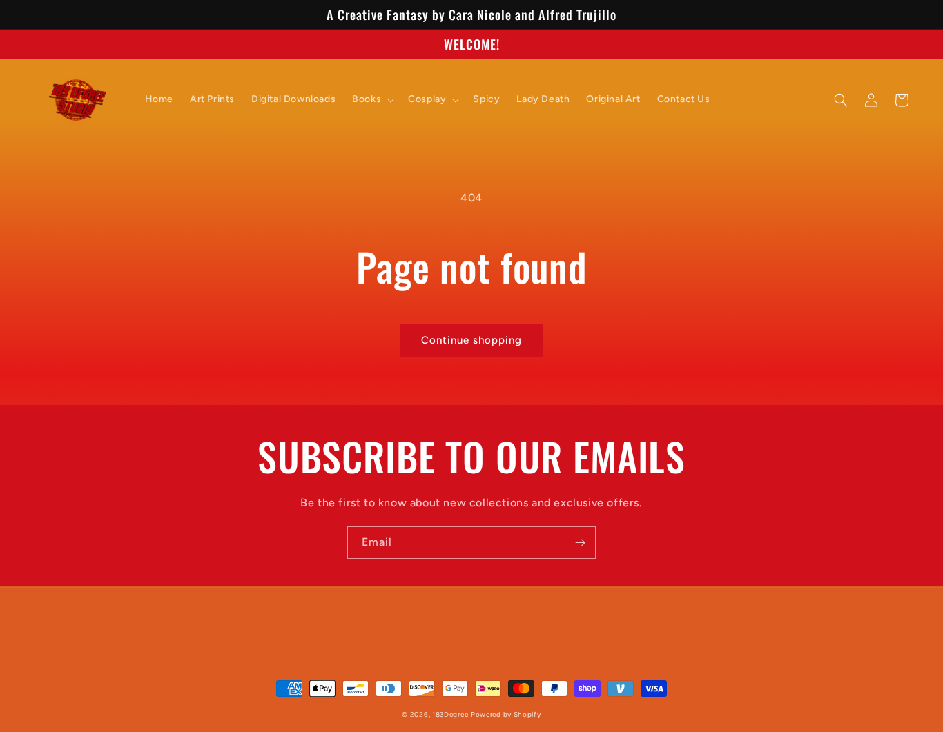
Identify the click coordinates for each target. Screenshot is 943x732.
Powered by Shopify (506, 714)
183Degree (450, 714)
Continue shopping (471, 340)
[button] (372, 99)
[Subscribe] (580, 542)
